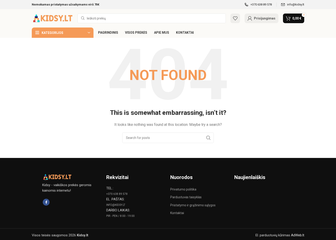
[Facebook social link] (46, 202)
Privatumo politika (183, 189)
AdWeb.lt (297, 235)
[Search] (208, 137)
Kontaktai (177, 213)
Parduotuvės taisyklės (186, 197)
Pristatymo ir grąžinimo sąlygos (193, 205)
